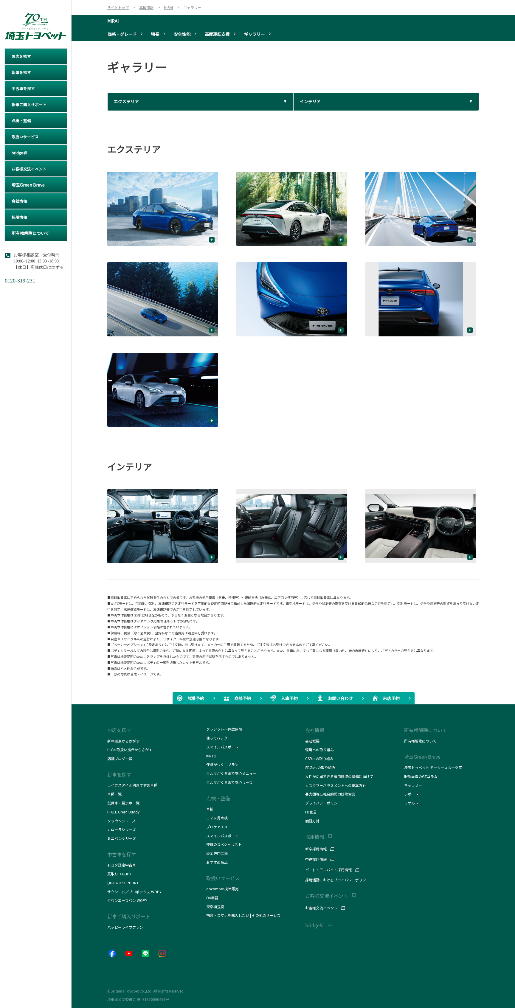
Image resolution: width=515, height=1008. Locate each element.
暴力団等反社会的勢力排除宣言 (330, 793)
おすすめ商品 (217, 862)
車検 (209, 808)
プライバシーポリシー (323, 802)
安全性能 (182, 34)
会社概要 (312, 740)
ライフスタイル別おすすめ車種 (133, 785)
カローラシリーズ (121, 829)
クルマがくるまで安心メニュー (231, 773)
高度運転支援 (217, 34)
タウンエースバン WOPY (127, 900)
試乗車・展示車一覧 (123, 802)
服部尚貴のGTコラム (421, 776)
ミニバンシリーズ (121, 838)
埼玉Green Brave (422, 756)
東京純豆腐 (215, 906)
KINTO (211, 755)
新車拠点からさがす (123, 740)
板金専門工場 (217, 853)
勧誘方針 (312, 820)
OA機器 (212, 897)
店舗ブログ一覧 (119, 758)
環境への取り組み (319, 749)
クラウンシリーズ (121, 820)
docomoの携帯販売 (222, 888)
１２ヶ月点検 (217, 817)
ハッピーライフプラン (125, 927)
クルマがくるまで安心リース (229, 782)
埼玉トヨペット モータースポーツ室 (433, 767)
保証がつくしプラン (222, 764)
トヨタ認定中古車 (121, 864)
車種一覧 (114, 793)
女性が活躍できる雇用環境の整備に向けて (339, 776)
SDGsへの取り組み (320, 767)
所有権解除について (425, 730)
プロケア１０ (217, 826)
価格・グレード (122, 34)
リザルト (411, 802)
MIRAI (113, 21)
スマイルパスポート (222, 746)
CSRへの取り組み (319, 758)
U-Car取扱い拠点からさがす (129, 749)
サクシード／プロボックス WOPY (134, 891)
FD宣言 (311, 811)
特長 (155, 34)
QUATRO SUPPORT (123, 882)
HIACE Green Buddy (123, 811)
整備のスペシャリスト (224, 844)
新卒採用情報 (316, 849)
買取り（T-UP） (120, 873)
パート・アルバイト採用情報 (328, 869)
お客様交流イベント (321, 908)
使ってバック (216, 737)
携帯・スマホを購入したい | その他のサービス (243, 915)
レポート (411, 793)
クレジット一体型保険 (224, 728)
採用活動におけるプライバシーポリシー (337, 879)
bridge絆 (315, 925)
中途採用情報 (316, 859)
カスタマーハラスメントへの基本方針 (335, 785)
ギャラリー (254, 34)
